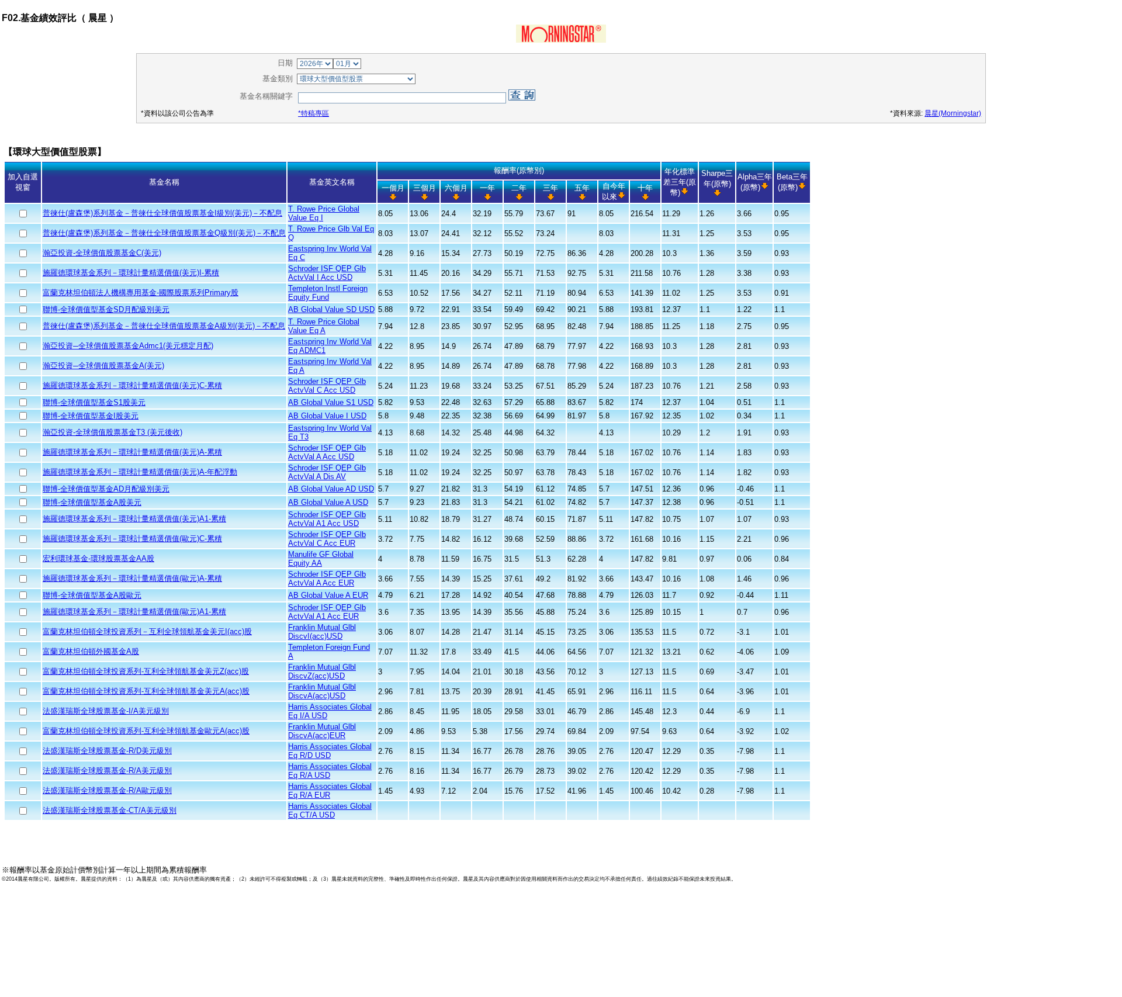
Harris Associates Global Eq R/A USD (330, 771)
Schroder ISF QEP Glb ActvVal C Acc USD (327, 385)
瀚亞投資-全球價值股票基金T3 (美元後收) (112, 432)
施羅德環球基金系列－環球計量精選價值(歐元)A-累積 (132, 578)
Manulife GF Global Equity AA (321, 558)
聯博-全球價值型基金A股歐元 (92, 595)
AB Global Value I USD (327, 415)
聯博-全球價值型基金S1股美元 (94, 402)
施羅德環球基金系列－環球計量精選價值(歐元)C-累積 (132, 538)
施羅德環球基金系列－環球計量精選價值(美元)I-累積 (131, 272)
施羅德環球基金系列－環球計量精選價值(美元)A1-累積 (134, 518)
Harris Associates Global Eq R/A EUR (330, 790)
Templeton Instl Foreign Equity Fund (328, 293)
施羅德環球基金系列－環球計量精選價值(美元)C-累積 (132, 385)
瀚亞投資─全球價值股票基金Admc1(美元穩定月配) (128, 345)
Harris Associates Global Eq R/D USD (330, 751)
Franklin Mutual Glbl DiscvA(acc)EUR (322, 731)
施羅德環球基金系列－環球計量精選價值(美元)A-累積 (132, 452)
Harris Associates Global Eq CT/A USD (330, 810)
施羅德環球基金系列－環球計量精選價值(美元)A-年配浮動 (140, 472)
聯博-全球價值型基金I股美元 (90, 415)
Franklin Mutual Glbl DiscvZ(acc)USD (322, 671)
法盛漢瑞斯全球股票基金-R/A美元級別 (107, 770)
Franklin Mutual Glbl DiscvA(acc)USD (322, 691)
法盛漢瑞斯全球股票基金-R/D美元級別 (107, 750)
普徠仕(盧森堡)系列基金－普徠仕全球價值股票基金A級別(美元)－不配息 (164, 325)
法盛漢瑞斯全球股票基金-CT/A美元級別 (109, 810)
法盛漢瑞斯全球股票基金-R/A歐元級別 (107, 790)
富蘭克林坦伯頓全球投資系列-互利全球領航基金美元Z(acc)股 (146, 671)
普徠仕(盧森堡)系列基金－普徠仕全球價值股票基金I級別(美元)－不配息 (162, 213)
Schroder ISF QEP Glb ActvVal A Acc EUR (327, 578)
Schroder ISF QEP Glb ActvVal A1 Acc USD (327, 519)
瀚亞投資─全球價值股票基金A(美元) (103, 365)
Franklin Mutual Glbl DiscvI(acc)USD (322, 632)
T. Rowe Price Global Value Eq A (323, 326)
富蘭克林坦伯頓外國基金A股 (91, 651)
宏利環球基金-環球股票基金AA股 (98, 558)
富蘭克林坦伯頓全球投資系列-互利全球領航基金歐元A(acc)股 (146, 730)
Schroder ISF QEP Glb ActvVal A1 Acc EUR (327, 612)
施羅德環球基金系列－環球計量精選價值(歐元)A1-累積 (134, 611)
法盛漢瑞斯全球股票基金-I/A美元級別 (106, 711)
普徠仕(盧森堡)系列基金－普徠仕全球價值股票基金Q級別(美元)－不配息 (164, 233)
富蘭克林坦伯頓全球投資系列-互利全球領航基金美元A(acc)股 (146, 691)
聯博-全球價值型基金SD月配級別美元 (106, 309)
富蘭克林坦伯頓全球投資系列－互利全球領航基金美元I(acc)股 (147, 631)
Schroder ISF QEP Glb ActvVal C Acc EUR (327, 539)
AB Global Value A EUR (328, 595)
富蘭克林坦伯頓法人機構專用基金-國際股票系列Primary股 (140, 292)
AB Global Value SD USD (331, 309)
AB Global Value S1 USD (330, 402)
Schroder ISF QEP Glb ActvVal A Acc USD (327, 452)
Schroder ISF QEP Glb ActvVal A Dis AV (327, 472)
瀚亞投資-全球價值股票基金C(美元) (102, 252)
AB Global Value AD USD (331, 488)
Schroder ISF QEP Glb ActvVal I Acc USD (327, 273)
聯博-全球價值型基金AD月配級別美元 (106, 488)
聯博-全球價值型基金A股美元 (92, 502)
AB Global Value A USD (328, 502)
